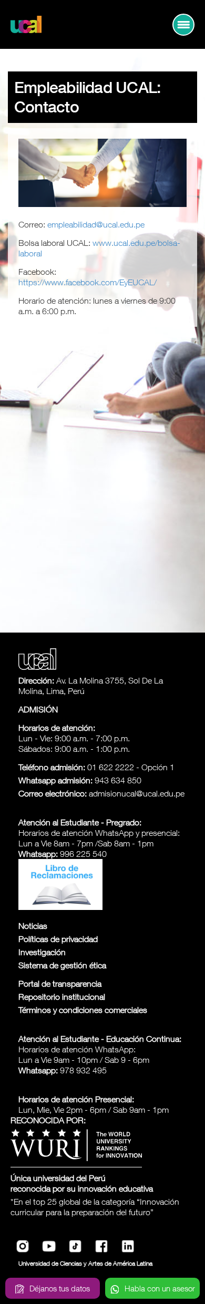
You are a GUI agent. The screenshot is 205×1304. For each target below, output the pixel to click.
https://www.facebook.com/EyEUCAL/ (87, 282)
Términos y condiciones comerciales (82, 1010)
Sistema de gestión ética (62, 965)
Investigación (42, 952)
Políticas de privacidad (58, 939)
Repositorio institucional (61, 996)
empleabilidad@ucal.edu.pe (96, 224)
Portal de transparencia (59, 983)
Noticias (32, 925)
